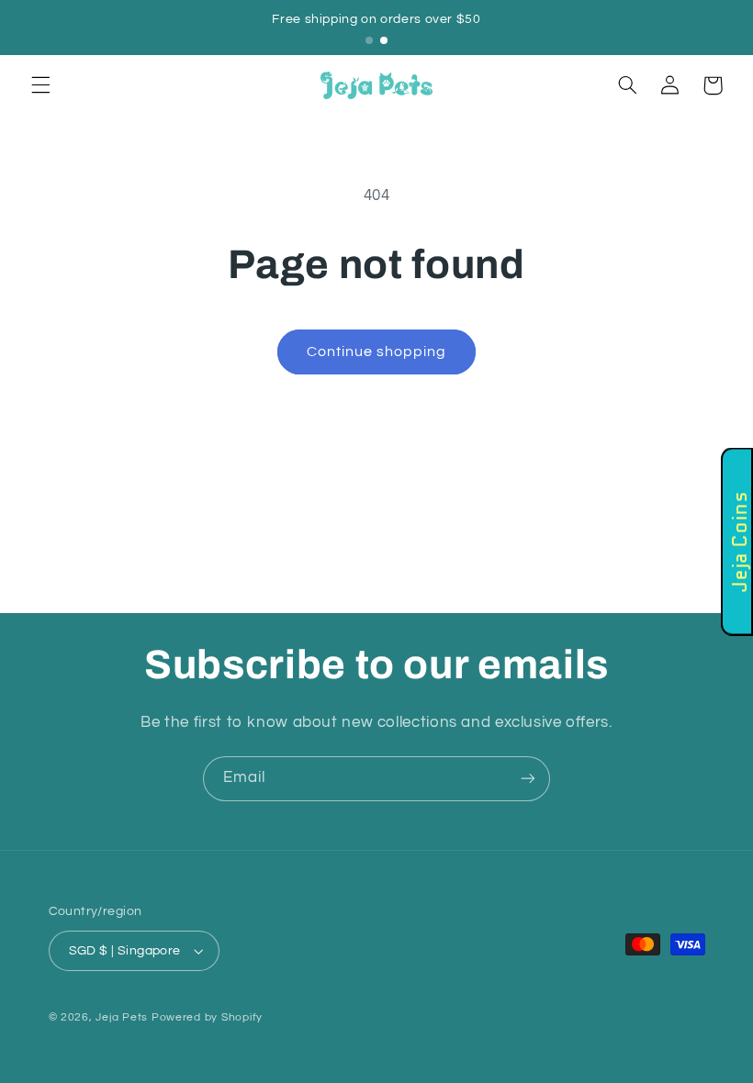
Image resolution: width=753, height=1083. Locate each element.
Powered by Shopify (207, 1017)
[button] (40, 85)
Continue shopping (377, 351)
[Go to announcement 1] (369, 40)
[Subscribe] (528, 778)
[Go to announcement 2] (384, 40)
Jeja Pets (122, 1017)
